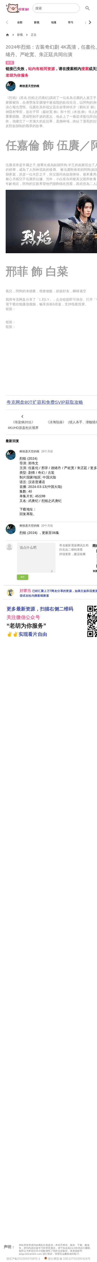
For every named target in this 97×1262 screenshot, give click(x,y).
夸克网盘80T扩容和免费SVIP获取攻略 (45, 402)
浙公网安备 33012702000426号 (69, 1258)
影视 (20, 34)
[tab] (19, 22)
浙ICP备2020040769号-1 (23, 1258)
